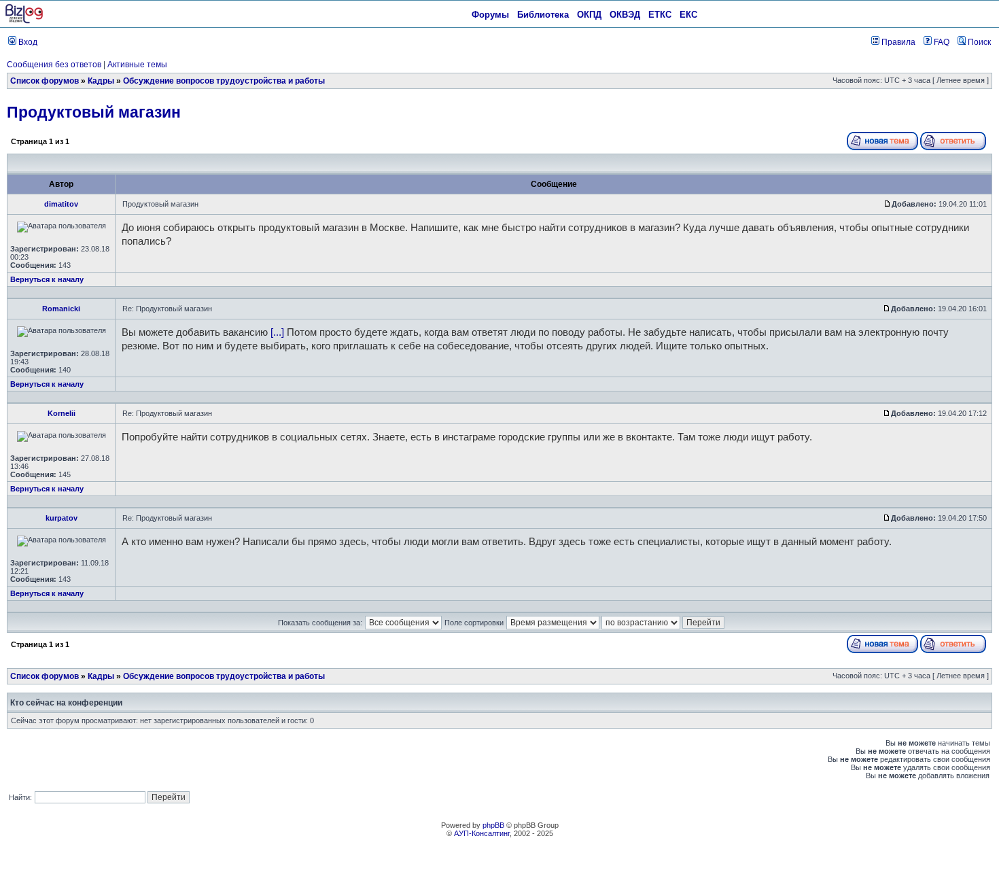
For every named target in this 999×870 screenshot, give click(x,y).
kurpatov (61, 518)
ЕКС (688, 15)
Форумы (490, 15)
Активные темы (137, 64)
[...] (277, 332)
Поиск (978, 42)
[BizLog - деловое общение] (24, 21)
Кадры (101, 81)
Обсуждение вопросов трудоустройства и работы (224, 81)
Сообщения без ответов (54, 64)
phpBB (493, 825)
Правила (897, 42)
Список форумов (44, 81)
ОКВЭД (625, 15)
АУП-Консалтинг (482, 833)
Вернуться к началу (47, 279)
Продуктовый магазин (94, 112)
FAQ (940, 42)
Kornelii (61, 413)
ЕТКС (659, 15)
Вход (26, 42)
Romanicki (61, 308)
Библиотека (543, 15)
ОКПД (589, 15)
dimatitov (61, 204)
